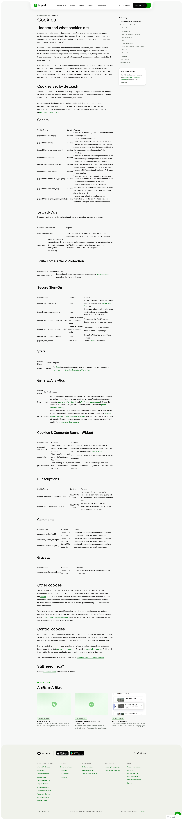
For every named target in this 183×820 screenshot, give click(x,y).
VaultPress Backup (43, 794)
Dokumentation (87, 767)
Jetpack (40, 770)
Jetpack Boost (42, 774)
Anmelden (127, 5)
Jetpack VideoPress (44, 791)
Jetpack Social (42, 787)
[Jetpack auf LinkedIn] (141, 753)
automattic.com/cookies (49, 112)
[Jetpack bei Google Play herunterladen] (77, 753)
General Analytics (127, 44)
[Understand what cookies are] (90, 28)
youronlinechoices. (63, 649)
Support (91, 5)
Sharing (43, 596)
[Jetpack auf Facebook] (138, 753)
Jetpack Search (42, 784)
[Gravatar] (53, 558)
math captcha (102, 274)
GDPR (107, 774)
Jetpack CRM (41, 777)
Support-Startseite (43, 16)
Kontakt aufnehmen (134, 780)
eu (72, 649)
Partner (81, 5)
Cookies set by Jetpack (127, 25)
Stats (58, 367)
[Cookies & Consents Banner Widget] (95, 433)
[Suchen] (120, 5)
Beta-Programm (87, 770)
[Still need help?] (66, 666)
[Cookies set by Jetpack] (80, 86)
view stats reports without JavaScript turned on (71, 370)
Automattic (141, 811)
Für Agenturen (64, 774)
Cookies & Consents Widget (56, 617)
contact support (49, 671)
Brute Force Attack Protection (131, 34)
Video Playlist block (120, 721)
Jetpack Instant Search (67, 402)
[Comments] (56, 520)
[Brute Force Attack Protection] (86, 261)
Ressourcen (102, 5)
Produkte (60, 5)
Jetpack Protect (42, 780)
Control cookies (125, 63)
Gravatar (125, 56)
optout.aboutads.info (94, 649)
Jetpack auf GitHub (89, 774)
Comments (125, 53)
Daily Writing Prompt (45, 721)
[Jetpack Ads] (59, 212)
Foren (129, 770)
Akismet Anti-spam (43, 767)
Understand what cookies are (130, 21)
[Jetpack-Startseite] (40, 5)
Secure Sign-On (127, 37)
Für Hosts (63, 770)
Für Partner (63, 777)
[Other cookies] (63, 585)
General (124, 28)
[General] (51, 120)
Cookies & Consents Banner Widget (133, 47)
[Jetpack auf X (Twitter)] (135, 753)
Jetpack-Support (43, 718)
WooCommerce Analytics (90, 402)
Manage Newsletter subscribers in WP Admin (87, 722)
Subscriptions (126, 50)
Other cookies (124, 59)
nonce (93, 341)
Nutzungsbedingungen (112, 767)
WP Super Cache (43, 797)
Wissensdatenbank (134, 767)
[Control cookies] (67, 629)
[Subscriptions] (61, 479)
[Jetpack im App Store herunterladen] (62, 753)
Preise (72, 5)
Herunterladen (42, 801)
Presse (129, 783)
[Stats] (47, 351)
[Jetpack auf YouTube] (144, 753)
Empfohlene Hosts (66, 767)
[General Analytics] (66, 380)
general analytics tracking (69, 422)
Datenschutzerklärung (112, 770)
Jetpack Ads (97, 451)
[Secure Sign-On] (63, 288)
